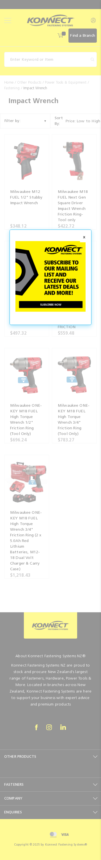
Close (84, 237)
